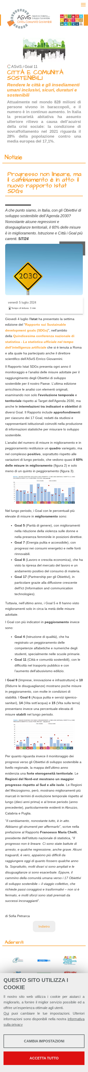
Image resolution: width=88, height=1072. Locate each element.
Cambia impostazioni (44, 1041)
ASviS (16, 67)
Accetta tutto (44, 1058)
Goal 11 (31, 67)
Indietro (44, 926)
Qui (6, 1013)
